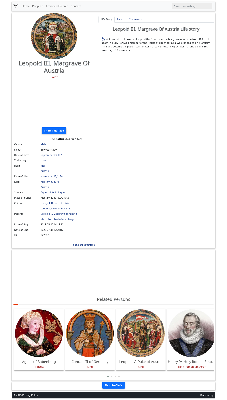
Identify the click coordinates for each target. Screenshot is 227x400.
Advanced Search (57, 6)
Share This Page (54, 130)
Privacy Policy (30, 395)
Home (26, 6)
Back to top (207, 395)
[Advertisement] (54, 103)
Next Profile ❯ (113, 385)
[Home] (15, 6)
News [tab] (120, 19)
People (36, 6)
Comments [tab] (135, 19)
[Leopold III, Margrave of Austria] (54, 36)
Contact (76, 6)
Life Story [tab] (106, 19)
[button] (108, 376)
